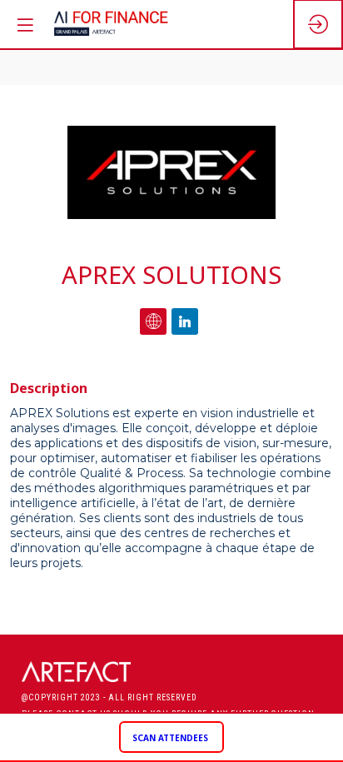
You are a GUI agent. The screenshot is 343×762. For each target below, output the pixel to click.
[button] (171, 737)
